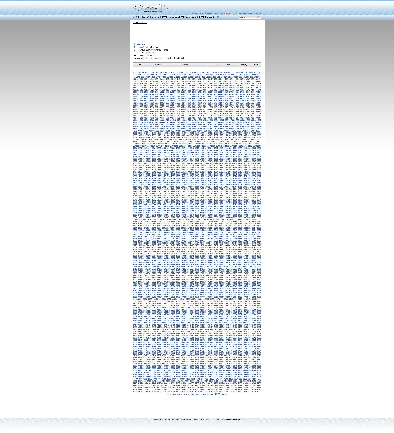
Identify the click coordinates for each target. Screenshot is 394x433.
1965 (178, 208)
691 (245, 111)
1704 (221, 187)
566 (171, 105)
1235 (173, 150)
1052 (216, 135)
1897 (240, 202)
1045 (183, 135)
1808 (202, 196)
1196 (245, 146)
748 (197, 116)
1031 (245, 133)
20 (176, 73)
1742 (144, 191)
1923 (235, 204)
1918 (211, 204)
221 (189, 83)
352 (156, 92)
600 (167, 107)
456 (152, 99)
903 (252, 124)
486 (134, 101)
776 (171, 118)
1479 (178, 170)
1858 (183, 200)
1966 (183, 208)
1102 (198, 139)
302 (230, 88)
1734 (235, 189)
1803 (178, 196)
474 (219, 99)
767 (138, 118)
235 (241, 83)
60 (153, 75)
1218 (221, 148)
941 (134, 129)
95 (245, 75)
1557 (163, 176)
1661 (144, 185)
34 (213, 73)
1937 (173, 206)
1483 (197, 170)
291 (189, 88)
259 (200, 86)
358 (178, 92)
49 (252, 73)
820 (204, 120)
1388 (259, 161)
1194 (236, 146)
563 (160, 105)
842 (156, 122)
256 (189, 86)
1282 (140, 155)
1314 (163, 157)
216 (171, 83)
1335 (135, 159)
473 (215, 99)
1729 (211, 189)
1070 (173, 137)
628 (141, 109)
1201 (140, 148)
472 (211, 99)
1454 (187, 168)
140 (149, 79)
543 (215, 103)
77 (198, 75)
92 (237, 75)
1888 (197, 202)
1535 (187, 174)
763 (252, 116)
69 (177, 75)
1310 (145, 157)
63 (161, 75)
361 (189, 92)
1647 (206, 183)
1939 (183, 206)
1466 (245, 168)
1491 (235, 170)
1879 (154, 202)
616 (226, 107)
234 (237, 83)
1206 (164, 148)
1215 (206, 148)
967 (230, 129)
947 (156, 129)
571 (189, 105)
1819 (254, 196)
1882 (168, 202)
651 (226, 109)
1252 (254, 150)
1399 (183, 163)
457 (156, 99)
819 (200, 120)
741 (171, 116)
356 (171, 92)
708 (178, 114)
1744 (154, 191)
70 (179, 75)
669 (163, 111)
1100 (189, 139)
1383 (235, 161)
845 (167, 122)
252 (175, 86)
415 (259, 94)
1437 (235, 165)
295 (204, 88)
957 (193, 129)
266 (226, 86)
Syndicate (140, 44)
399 (200, 94)
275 (259, 86)
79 (203, 75)
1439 (245, 165)
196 (226, 81)
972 (248, 129)
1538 (202, 174)
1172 (135, 146)
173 (141, 81)
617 (230, 107)
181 (171, 81)
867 (248, 122)
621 (245, 107)
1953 (249, 206)
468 (197, 99)
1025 (216, 133)
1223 (245, 148)
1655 (245, 183)
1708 (240, 187)
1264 (183, 152)
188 (197, 81)
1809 (207, 196)
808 (160, 120)
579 (219, 105)
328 (197, 90)
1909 (168, 204)
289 (182, 88)
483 (252, 99)
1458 (206, 168)
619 (237, 107)
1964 (173, 208)
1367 (159, 161)
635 (167, 109)
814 (182, 120)
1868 (230, 200)
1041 (163, 135)
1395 (164, 163)
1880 (159, 202)
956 (189, 129)
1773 (163, 193)
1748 (173, 191)
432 (193, 96)
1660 (140, 185)
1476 (163, 170)
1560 (178, 176)
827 (230, 120)
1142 (254, 142)
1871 (245, 200)
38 (224, 73)
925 (204, 127)
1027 (225, 133)
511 (226, 101)
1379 (216, 161)
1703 (216, 187)
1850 (144, 200)
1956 (135, 208)
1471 (140, 170)
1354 (225, 159)
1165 (232, 144)
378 (252, 92)
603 (178, 107)
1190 (218, 146)
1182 (181, 146)
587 (248, 105)
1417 (140, 165)
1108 (226, 139)
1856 (173, 200)
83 (213, 75)
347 (138, 92)
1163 (222, 144)
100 (258, 75)
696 (134, 114)
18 (171, 73)
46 (244, 73)
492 (156, 101)
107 (157, 77)
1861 (197, 200)
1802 (173, 196)
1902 (135, 204)
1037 (144, 135)
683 (215, 111)
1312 (154, 157)
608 (197, 107)
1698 (192, 187)
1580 (144, 178)
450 (259, 96)
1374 (192, 161)
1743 (149, 191)
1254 (135, 152)
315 (149, 90)
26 (192, 73)
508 (215, 101)
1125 (176, 142)
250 (167, 86)
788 (215, 118)
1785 (221, 193)
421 (152, 96)
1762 (240, 191)
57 (145, 75)
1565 (202, 176)
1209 (178, 148)
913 (160, 127)
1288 (168, 155)
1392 (149, 163)
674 (182, 111)
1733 (230, 189)
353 (160, 92)
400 (204, 94)
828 (233, 120)
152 (193, 79)
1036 (140, 135)
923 (197, 127)
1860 (192, 200)
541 (208, 103)
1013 (159, 133)
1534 (183, 174)
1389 (135, 163)
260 (204, 86)
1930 (140, 206)
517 (248, 101)
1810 (211, 196)
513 (233, 101)
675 (186, 111)
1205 (159, 148)
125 (222, 77)
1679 (230, 185)
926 (208, 127)
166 (245, 79)
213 (160, 83)
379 (256, 92)
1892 (216, 202)
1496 (259, 170)
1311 (149, 157)
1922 (230, 204)
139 (145, 79)
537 (193, 103)
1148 (153, 144)
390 (167, 94)
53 (135, 75)
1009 (140, 133)
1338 (149, 159)
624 (256, 107)
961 (208, 129)
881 (171, 124)
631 (152, 109)
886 (189, 124)
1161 (213, 144)
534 (182, 103)
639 (182, 109)
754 (219, 116)
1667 (173, 185)
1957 (140, 208)
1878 (149, 202)
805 (149, 120)
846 (171, 122)
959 (200, 129)
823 (215, 120)
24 (187, 73)
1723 (183, 189)
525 (149, 103)
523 (141, 103)
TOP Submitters (171, 17)
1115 (257, 139)
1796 (145, 196)
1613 (173, 180)
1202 (145, 148)
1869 (235, 200)
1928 (259, 204)
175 (149, 81)
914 (163, 127)
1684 (254, 185)
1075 (197, 137)
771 (152, 118)
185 (186, 81)
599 (163, 107)
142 (156, 79)
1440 (249, 165)
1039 (154, 135)
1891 (211, 202)
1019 (187, 133)
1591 (197, 178)
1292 (187, 155)
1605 (135, 180)
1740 (135, 191)
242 (138, 86)
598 (160, 107)
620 (241, 107)
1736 (245, 189)
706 (171, 114)
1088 (259, 137)
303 (234, 88)
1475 (159, 170)
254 (182, 86)
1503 (164, 172)
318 (160, 90)
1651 (225, 183)
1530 (163, 174)
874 (145, 124)
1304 (245, 155)
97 (250, 75)
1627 (240, 180)
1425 (178, 165)
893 (215, 124)
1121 (157, 142)
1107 (221, 139)
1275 (235, 152)
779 (182, 118)
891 (208, 124)
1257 (149, 152)
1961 (159, 208)
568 (178, 105)
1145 (139, 144)
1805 (187, 196)
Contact (257, 14)
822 (211, 120)
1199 (259, 146)
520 (259, 101)
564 (163, 105)
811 (171, 120)
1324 (211, 157)
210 (149, 83)
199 (237, 81)
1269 (206, 152)
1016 (173, 133)
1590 (192, 178)
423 (160, 96)
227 (211, 83)
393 (178, 94)
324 (182, 90)
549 (237, 103)
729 (256, 114)
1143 (259, 142)
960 (204, 129)
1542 (221, 174)
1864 (211, 200)
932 (230, 127)
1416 (135, 165)
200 (241, 81)
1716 (149, 189)
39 (226, 73)
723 (233, 114)
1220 (230, 148)
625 (259, 107)
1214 (202, 148)
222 (193, 83)
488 (141, 101)
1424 (173, 165)
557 (138, 105)
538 (197, 103)
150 (186, 79)
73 (187, 75)
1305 (249, 155)
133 (251, 77)
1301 (230, 155)
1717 (154, 189)
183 (178, 81)
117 (192, 77)
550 (241, 103)
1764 (249, 191)
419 (145, 96)
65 (166, 75)
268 (234, 86)
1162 (218, 144)
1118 (144, 142)
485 (259, 99)
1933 (154, 206)
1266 (192, 152)
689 (237, 111)
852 (193, 122)
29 (200, 73)
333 (215, 90)
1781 (202, 193)
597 (156, 107)
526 (152, 103)
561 (152, 105)
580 (223, 105)
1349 (202, 159)
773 (160, 118)
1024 (211, 133)
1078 (211, 137)
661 (134, 111)
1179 (167, 146)
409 (237, 94)
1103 (203, 139)
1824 (149, 198)
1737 (249, 189)
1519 (240, 172)
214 (163, 83)
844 (163, 122)
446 (245, 96)
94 (242, 75)
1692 (164, 187)
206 (134, 83)
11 (153, 73)
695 (259, 111)
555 (259, 103)
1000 (225, 131)
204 (256, 81)
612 (211, 107)
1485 (206, 170)
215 (167, 83)
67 (172, 75)
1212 (192, 148)
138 (141, 79)
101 (135, 77)
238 (252, 83)
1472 (144, 170)
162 (230, 79)
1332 (249, 157)
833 (252, 120)
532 (175, 103)
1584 (163, 178)
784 (200, 118)
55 (140, 75)
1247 (230, 150)
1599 (235, 178)
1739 (259, 189)
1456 (197, 168)
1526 (144, 174)
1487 (216, 170)
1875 (135, 202)
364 (200, 92)
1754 (202, 191)
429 (182, 96)
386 (152, 94)
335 (222, 90)
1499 (145, 172)
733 (141, 116)
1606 (140, 180)
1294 (197, 155)
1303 (240, 155)
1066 (154, 137)
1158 (199, 144)
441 (226, 96)
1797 (149, 196)
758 (234, 116)
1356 (235, 159)
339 (237, 90)
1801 (168, 196)
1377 (206, 161)
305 (241, 88)
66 (169, 75)
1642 (183, 183)
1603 (254, 178)
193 (215, 81)
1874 (259, 200)
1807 (197, 196)
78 (200, 75)
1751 (187, 191)
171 (134, 81)
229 (219, 83)
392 (175, 94)
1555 (154, 176)
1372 (183, 161)
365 (204, 92)
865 (241, 122)
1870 (240, 200)
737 (156, 116)
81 (208, 75)
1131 (204, 142)
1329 (235, 157)
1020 (192, 133)
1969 (197, 208)
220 (185, 83)
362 (193, 92)
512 (230, 101)
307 (248, 88)
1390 (140, 163)
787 (211, 118)
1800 (164, 196)
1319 (187, 157)
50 (255, 73)
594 (145, 107)
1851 (149, 200)
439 (219, 96)
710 (186, 114)
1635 (149, 183)
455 (149, 99)
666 (152, 111)
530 (167, 103)
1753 (197, 191)
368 (215, 92)
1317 (178, 157)
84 (216, 75)
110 (168, 77)
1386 (249, 161)
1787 (230, 193)
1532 (173, 174)
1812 (221, 196)
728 (252, 114)
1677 (221, 185)
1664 (159, 185)
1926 (249, 204)
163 (234, 79)
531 (171, 103)
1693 (168, 187)
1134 (217, 142)
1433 (216, 165)
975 (259, 129)
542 (211, 103)
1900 (254, 202)
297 (211, 88)
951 (171, 129)
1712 (259, 187)
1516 (225, 172)
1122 (162, 142)
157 (211, 79)
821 (208, 120)
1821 (135, 198)
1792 (254, 193)
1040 (159, 135)
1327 (225, 157)
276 (134, 88)
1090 (141, 139)
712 (193, 114)
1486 (211, 170)
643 (197, 109)
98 (253, 75)
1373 (187, 161)
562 (156, 105)
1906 (154, 204)
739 (163, 116)
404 (219, 94)
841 (152, 122)
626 (134, 109)
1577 (259, 176)
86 (221, 75)
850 (186, 122)
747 (193, 116)
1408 (226, 163)
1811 (216, 196)
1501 (154, 172)
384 (145, 94)
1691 (159, 187)
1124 (171, 142)
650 (223, 109)
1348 (197, 159)
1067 (159, 137)
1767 (135, 193)
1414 (254, 163)
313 (141, 90)
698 (141, 114)
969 (237, 129)
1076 (202, 137)
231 (226, 83)
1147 (149, 144)
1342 (168, 159)
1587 (178, 178)
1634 (144, 183)
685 (223, 111)
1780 (197, 193)
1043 (173, 135)
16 (166, 73)
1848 (135, 200)
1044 (178, 135)
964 (219, 129)
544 (219, 103)
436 (208, 96)
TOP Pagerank (207, 17)
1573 (240, 176)
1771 (154, 193)
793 (234, 118)
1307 (259, 155)
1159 (204, 144)
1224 (249, 148)
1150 (162, 144)
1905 (149, 204)
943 (141, 129)
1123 (167, 142)
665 (149, 111)
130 (240, 77)
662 (138, 111)
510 (223, 101)
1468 (254, 168)
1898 (245, 202)
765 (259, 116)
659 (256, 109)
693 (252, 111)
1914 (192, 204)
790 (223, 118)
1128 (190, 142)
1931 (144, 206)
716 (208, 114)
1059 (249, 135)
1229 (144, 150)
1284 (149, 155)
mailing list (159, 58)
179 (163, 81)
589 (256, 105)
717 (211, 114)
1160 (209, 144)
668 (160, 111)
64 (164, 75)
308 (252, 88)
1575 (249, 176)
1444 (140, 168)
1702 (211, 187)
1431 (206, 165)
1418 (144, 165)
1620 (206, 180)
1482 (192, 170)
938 (252, 127)
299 (219, 88)
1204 (154, 148)
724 (237, 114)
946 (152, 129)
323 (178, 90)
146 (171, 79)
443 (234, 96)
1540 (211, 174)
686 (226, 111)
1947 (221, 206)
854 (200, 122)
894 (219, 124)
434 (200, 96)
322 (174, 90)
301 (226, 88)
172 (138, 81)
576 (208, 105)
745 (186, 116)
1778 (187, 193)
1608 (149, 180)
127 (229, 77)
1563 (192, 176)
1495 (254, 170)
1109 (231, 139)
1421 (159, 165)
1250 (245, 150)
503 (197, 101)
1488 (221, 170)
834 (256, 120)
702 (156, 114)
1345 (183, 159)
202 (248, 81)
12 (156, 73)
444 (237, 96)
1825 (154, 198)
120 (203, 77)
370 (223, 92)
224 (200, 83)
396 (189, 94)
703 (160, 114)
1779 (192, 193)
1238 (187, 150)
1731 (221, 189)
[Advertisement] (197, 32)
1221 (235, 148)
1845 (249, 198)
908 (141, 127)
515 (241, 101)
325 (185, 90)
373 (234, 92)
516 (245, 101)
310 (259, 88)
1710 (249, 187)
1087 (254, 137)
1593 (206, 178)
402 (211, 94)
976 (135, 131)
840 (149, 122)
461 (171, 99)
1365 (149, 161)
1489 (225, 170)
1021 (197, 133)
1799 (159, 196)
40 (229, 73)
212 (156, 83)
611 (208, 107)
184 (182, 81)
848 (178, 122)
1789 (240, 193)
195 (223, 81)
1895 (230, 202)
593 (141, 107)
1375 (197, 161)
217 (174, 83)
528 (160, 103)
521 (134, 103)
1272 (221, 152)
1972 (211, 208)
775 (167, 118)
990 (187, 131)
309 (256, 88)
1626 (235, 180)
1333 (254, 157)
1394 (159, 163)
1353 (221, 159)
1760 (230, 191)
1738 (254, 189)
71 (182, 75)
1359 (249, 159)
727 (248, 114)
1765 (254, 191)
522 (138, 103)
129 (236, 77)
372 (230, 92)
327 (193, 90)
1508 (187, 172)
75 (192, 75)
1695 (178, 187)
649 (219, 109)
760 (241, 116)
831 (245, 120)
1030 (240, 133)
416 (134, 96)
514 (237, 101)
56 (143, 75)
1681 (240, 185)
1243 (211, 150)
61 (156, 75)
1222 (240, 148)
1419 (149, 165)
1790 (245, 193)
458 (160, 99)
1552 (140, 176)
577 (211, 105)
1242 (206, 150)
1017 (178, 133)
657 (248, 109)
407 (230, 94)
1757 (216, 191)
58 (148, 75)
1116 (135, 142)
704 (163, 114)
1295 (202, 155)
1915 (197, 204)
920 (185, 127)
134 (255, 77)
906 (134, 127)
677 (193, 111)
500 (186, 101)
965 (223, 129)
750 (204, 116)
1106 (217, 139)
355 (167, 92)
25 (190, 73)
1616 (187, 180)
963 (215, 129)
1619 (202, 180)
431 (189, 96)
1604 (259, 178)
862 (230, 122)
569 (182, 105)
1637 (159, 183)
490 (149, 101)
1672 (197, 185)
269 (237, 86)
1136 (227, 142)
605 (186, 107)
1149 (158, 144)
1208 (173, 148)
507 (211, 101)
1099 (184, 139)
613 (215, 107)
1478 (173, 170)
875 (149, 124)
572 (193, 105)
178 (160, 81)
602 (175, 107)
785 (204, 118)
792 (230, 118)
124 (218, 77)
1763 (245, 191)
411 (245, 94)
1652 (230, 183)
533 (178, 103)
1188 (209, 146)
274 (256, 86)
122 (211, 77)
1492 (240, 170)
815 (185, 120)
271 (245, 86)
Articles (208, 14)
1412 (245, 163)
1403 (202, 163)
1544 (230, 174)
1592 (202, 178)
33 (210, 73)
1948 (225, 206)
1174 (144, 146)
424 (163, 96)
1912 (183, 204)
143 (160, 79)
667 (156, 111)
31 (205, 73)
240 (259, 83)
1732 (225, 189)
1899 (249, 202)
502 (193, 101)
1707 (235, 187)
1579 (140, 178)
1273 (225, 152)
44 (239, 73)
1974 (221, 208)
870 (259, 122)
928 (215, 127)
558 (141, 105)
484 (256, 99)
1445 (144, 168)
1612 (168, 180)
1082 (230, 137)
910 (149, 127)
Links (235, 14)
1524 (135, 174)
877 (156, 124)
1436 (230, 165)
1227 (135, 150)
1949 (230, 206)
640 (186, 109)
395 (186, 94)
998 (216, 131)
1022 (202, 133)
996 (209, 131)
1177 (158, 146)
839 (145, 122)
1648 (211, 183)
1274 (230, 152)
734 (145, 116)
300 (223, 88)
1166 (236, 144)
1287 (163, 155)
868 (252, 122)
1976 (230, 208)
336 (226, 90)
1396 (168, 163)
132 (247, 77)
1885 (183, 202)
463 (178, 99)
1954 (254, 206)
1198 (255, 146)
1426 (183, 165)
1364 (144, 161)
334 (219, 90)
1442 (259, 165)
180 (167, 81)
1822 (140, 198)
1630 (254, 180)
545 (223, 103)
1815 (235, 196)
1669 (183, 185)
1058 (245, 135)
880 (167, 124)
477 (230, 99)
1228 (140, 150)
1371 (178, 161)
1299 (221, 155)
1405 (211, 163)
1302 (235, 155)
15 (163, 73)
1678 (225, 185)
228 (215, 83)
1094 (161, 139)
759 (237, 116)
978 (143, 131)
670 (167, 111)
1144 (135, 144)
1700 (202, 187)
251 (171, 86)
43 (237, 73)
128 (233, 77)
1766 (259, 191)
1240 (197, 150)
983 (161, 131)
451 (134, 99)
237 (248, 83)
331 (208, 90)
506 (208, 101)
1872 (249, 200)
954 (182, 129)
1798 (154, 196)
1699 (197, 187)
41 (231, 73)
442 (230, 96)
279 (145, 88)
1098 (180, 139)
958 (197, 129)
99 (255, 75)
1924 (240, 204)
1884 (178, 202)
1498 (140, 172)
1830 (178, 198)
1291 (183, 155)
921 (189, 127)
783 (197, 118)
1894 (225, 202)
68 (174, 75)
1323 (206, 157)
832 (248, 120)
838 (141, 122)
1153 (176, 144)
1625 (230, 180)
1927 (254, 204)
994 (202, 131)
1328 (230, 157)
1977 (235, 208)
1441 (254, 165)
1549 (254, 174)
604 (182, 107)
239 (256, 83)
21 (179, 73)
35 (216, 73)
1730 (216, 189)
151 (189, 79)
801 (134, 120)
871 (134, 124)
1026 (221, 133)
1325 (216, 157)
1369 (168, 161)
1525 (140, 174)
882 (175, 124)
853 (197, 122)
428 (178, 96)
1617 (192, 180)
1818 (249, 196)
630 (149, 109)
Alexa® (152, 55)
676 (189, 111)
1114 (253, 139)
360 (186, 92)
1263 (178, 152)
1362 (135, 161)
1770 (149, 193)
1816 (240, 196)
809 (163, 120)
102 (138, 77)
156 (208, 79)
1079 (216, 137)
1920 (221, 204)
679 (200, 111)
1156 (190, 144)
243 (141, 86)
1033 (254, 133)
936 (245, 127)
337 (230, 90)
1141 (250, 142)
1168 (245, 144)
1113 (249, 139)
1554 (149, 176)
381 (134, 94)
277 (138, 88)
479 (237, 99)
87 (224, 75)
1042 (168, 135)
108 (161, 77)
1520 (245, 172)
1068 (163, 137)
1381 (225, 161)
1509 (192, 172)
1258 (154, 152)
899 (237, 124)
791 (226, 118)
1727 (202, 189)
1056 (235, 135)
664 (145, 111)
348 (141, 92)
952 (175, 129)
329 (200, 90)
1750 (183, 191)
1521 (249, 172)
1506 (178, 172)
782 (193, 118)
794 (237, 118)
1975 (225, 208)
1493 (245, 170)
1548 (249, 174)
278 (141, 88)
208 (141, 83)
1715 (144, 189)
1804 (183, 196)
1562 (187, 176)
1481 (187, 170)
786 (208, 118)
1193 (232, 146)
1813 (225, 196)
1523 (259, 172)
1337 (144, 159)
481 (245, 99)
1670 (187, 185)
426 (171, 96)
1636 (154, 183)
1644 (192, 183)
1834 (197, 198)
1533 (178, 174)
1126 (181, 142)
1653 (235, 183)
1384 (240, 161)
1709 (245, 187)
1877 (144, 202)
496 (171, 101)
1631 (259, 180)
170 (259, 79)
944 (145, 129)
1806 (192, 196)
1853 (159, 200)
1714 (140, 189)
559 (145, 105)
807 (156, 120)
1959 (149, 208)
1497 (135, 172)
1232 (159, 150)
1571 (230, 176)
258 (197, 86)
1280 (259, 152)
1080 (221, 137)
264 (219, 86)
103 (142, 77)
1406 (216, 163)
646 (208, 109)
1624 (225, 180)
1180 (172, 146)
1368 (163, 161)
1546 (240, 174)
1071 (178, 137)
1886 (187, 202)
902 (248, 124)
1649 (216, 183)
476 (226, 99)
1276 (240, 152)
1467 (249, 168)
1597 (225, 178)
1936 (168, 206)
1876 (140, 202)
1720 (168, 189)
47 (247, 73)
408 (234, 94)
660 (259, 109)
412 (248, 94)
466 (189, 99)
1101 (194, 139)
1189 (213, 146)
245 (149, 86)
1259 (159, 152)
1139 (241, 142)
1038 (149, 135)
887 (193, 124)
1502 (159, 172)
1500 (149, 172)
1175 (149, 146)
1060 (254, 135)
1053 (221, 135)
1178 (162, 146)
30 (203, 73)
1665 (163, 185)
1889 (202, 202)
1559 (173, 176)
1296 (206, 155)
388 (160, 94)
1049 (202, 135)
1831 (183, 198)
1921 (225, 204)
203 (252, 81)
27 (195, 73)
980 (150, 131)
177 (156, 81)
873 (141, 124)
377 (248, 92)
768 (141, 118)
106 (153, 77)
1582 (154, 178)
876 (152, 124)
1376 (202, 161)
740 (167, 116)
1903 (140, 204)
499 (182, 101)
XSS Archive (139, 17)
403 (215, 94)
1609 (154, 180)
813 (178, 120)
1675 (211, 185)
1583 (159, 178)
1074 (192, 137)
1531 (168, 174)
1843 (240, 198)
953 (178, 129)
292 (193, 88)
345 (259, 90)
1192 (227, 146)
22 (182, 73)
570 (186, 105)
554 (256, 103)
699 (145, 114)
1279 (254, 152)
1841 (230, 198)
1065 (149, 137)
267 (230, 86)
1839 (221, 198)
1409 (230, 163)
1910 (173, 204)
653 (234, 109)
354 (163, 92)
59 (151, 75)
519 (256, 101)
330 (204, 90)
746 (189, 116)
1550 (259, 174)
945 (149, 129)
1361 (259, 159)
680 (204, 111)
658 (252, 109)
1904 (145, 204)
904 (256, 124)
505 (204, 101)
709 (182, 114)
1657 (254, 183)
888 (197, 124)
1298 (216, 155)
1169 (250, 144)
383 (141, 94)
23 (184, 73)
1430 (202, 165)
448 (252, 96)
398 (197, 94)
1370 (173, 161)
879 (163, 124)
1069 (168, 137)
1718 (159, 189)
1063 (140, 137)
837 (138, 122)
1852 (154, 200)
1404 (207, 163)
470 (204, 99)
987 (176, 131)
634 (163, 109)
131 (244, 77)
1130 (199, 142)
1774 (168, 193)
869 (256, 122)
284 (163, 88)
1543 (225, 174)
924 (200, 127)
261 (208, 86)
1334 (259, 157)
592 (138, 107)
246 (152, 86)
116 (189, 77)
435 (204, 96)
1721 (173, 189)
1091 (146, 139)
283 (160, 88)
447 (248, 96)
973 (252, 129)
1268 (202, 152)
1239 (192, 150)
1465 (240, 168)
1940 (187, 206)
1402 (197, 163)
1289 (173, 155)
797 (248, 118)
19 (174, 73)
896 (226, 124)
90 (232, 75)
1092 (151, 139)
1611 (164, 180)
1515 (221, 172)
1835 (202, 198)
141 (152, 79)
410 (241, 94)
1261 (168, 152)
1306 (254, 155)
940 (259, 127)
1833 (192, 198)
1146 (144, 144)
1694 (173, 187)
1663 (154, 185)
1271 (216, 152)
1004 (244, 131)
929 (219, 127)
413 (252, 94)
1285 (154, 155)
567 (175, 105)
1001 (229, 131)
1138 (236, 142)
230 (222, 83)
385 (149, 94)
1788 (235, 193)
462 (175, 99)
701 (152, 114)
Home (194, 14)
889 (200, 124)
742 (175, 116)
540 (204, 103)
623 (252, 107)
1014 (163, 133)
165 (241, 79)
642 (193, 109)
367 (211, 92)
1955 (259, 206)
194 (219, 81)
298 (215, 88)
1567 (211, 176)
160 (223, 79)
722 (230, 114)
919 (182, 127)
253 (178, 86)
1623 (221, 180)
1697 (187, 187)
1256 (144, 152)
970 (241, 129)
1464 (235, 168)
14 (161, 73)
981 (154, 131)
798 (252, 118)
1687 (140, 187)
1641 (178, 183)
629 (145, 109)
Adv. (215, 14)
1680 (235, 185)
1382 (230, 161)
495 (167, 101)
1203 (149, 148)
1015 (168, 133)
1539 (206, 174)
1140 (245, 142)
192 (211, 81)
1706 (230, 187)
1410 (235, 163)
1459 (211, 168)
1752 (192, 191)
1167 (241, 144)
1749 (178, 191)
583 (234, 105)
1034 (259, 133)
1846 (254, 198)
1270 (211, 152)
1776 (178, 193)
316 (152, 90)
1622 (216, 180)
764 (256, 116)
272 (248, 86)
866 (245, 122)
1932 (149, 206)
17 (169, 73)
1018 (183, 133)
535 (186, 103)
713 (197, 114)
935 (241, 127)
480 (241, 99)
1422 (163, 165)
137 (138, 79)
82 (211, 75)
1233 (163, 150)
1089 (137, 139)
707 (175, 114)
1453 (183, 168)
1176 (153, 146)
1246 (225, 150)
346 (134, 92)
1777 (183, 193)
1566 (206, 176)
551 (245, 103)
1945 (211, 206)
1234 (168, 150)
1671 (192, 185)
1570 (225, 176)
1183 (185, 146)
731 (134, 116)
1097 (175, 139)
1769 (144, 193)
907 (138, 127)
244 (145, 86)
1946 (216, 206)
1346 (187, 159)
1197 (250, 146)
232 (230, 83)
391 (171, 94)
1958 (144, 208)
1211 (187, 148)
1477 (168, 170)
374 (237, 92)
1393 (154, 163)
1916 (202, 204)
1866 (221, 200)
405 (223, 94)
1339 (154, 159)
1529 (159, 174)
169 (256, 79)
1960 (154, 208)
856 (208, 122)
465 (186, 99)
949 (163, 129)
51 (258, 73)
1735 (240, 189)
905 (259, 124)
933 (233, 127)
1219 (225, 148)
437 (211, 96)
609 (200, 107)
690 (241, 111)
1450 (168, 168)
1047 (192, 135)
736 (152, 116)
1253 (259, 150)
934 (237, 127)
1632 (135, 183)
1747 (168, 191)
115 (185, 77)
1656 (249, 183)
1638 (163, 183)
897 (230, 124)
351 (152, 92)
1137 (231, 142)
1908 (164, 204)
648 (215, 109)
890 (204, 124)
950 (167, 129)
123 (214, 77)
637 (175, 109)
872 (138, 124)
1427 (187, 165)
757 (230, 116)
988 (179, 131)
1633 (140, 183)
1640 (173, 183)
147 (175, 79)
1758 (221, 191)
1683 (249, 185)
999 (220, 131)
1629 (249, 180)
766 (134, 118)
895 (223, 124)
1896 (235, 202)
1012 (154, 133)
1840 (225, 198)
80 (206, 75)
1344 (178, 159)
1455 (192, 168)
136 (134, 79)
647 (211, 109)
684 (219, 111)
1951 (240, 206)
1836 (206, 198)
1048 (197, 135)
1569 (221, 176)
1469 (259, 168)
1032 (249, 133)
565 (167, 105)
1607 (145, 180)
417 (138, 96)
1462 (225, 168)
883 (178, 124)
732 (138, 116)
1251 (249, 150)
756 (226, 116)
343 (252, 90)
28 (197, 73)
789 (219, 118)
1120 (153, 142)
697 (138, 114)
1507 (183, 172)
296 (208, 88)
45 (242, 73)
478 (234, 99)
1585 (168, 178)
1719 (163, 189)
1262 (173, 152)
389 (163, 94)
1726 (197, 189)
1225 (254, 148)
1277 (245, 152)
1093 (156, 139)
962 (211, 129)
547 (230, 103)
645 (204, 109)
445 (241, 96)
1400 (187, 163)
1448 (159, 168)
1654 (240, 183)
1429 (197, 165)
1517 (230, 172)
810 (167, 120)
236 (245, 83)
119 (199, 77)
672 (175, 111)
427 (175, 96)
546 (226, 103)
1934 (159, 206)
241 (134, 86)
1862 (202, 200)
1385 (245, 161)
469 (200, 99)
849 (182, 122)
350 (149, 92)
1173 (139, 146)
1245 (221, 150)
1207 (168, 148)
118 (196, 77)
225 (204, 83)
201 (245, 81)
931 (226, 127)
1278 (249, 152)
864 (237, 122)
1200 (135, 148)
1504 (168, 172)
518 (252, 101)
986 (172, 131)
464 (182, 99)
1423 (168, 165)
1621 (211, 180)
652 (230, 109)
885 (186, 124)
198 (234, 81)
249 (163, 86)
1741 (140, 191)
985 (168, 131)
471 (208, 99)
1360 (254, 159)
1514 (216, 172)
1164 (227, 144)
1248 (235, 150)
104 (146, 77)
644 (200, 109)
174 (145, 81)
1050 (206, 135)
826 (226, 120)
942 (138, 129)
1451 (173, 168)
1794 (135, 196)
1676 (216, 185)
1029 (235, 133)
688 (234, 111)
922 (193, 127)
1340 (159, 159)
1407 (221, 163)
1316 (173, 157)
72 (185, 75)
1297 (211, 155)
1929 (135, 206)
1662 (149, 185)
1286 (159, 155)
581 (226, 105)
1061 (259, 135)
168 (252, 79)
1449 (163, 168)
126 (225, 77)
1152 (172, 144)
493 (160, 101)
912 (156, 127)
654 (237, 109)
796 (245, 118)
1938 (178, 206)
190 (204, 81)
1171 (259, 144)
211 (152, 83)
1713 (135, 189)
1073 (187, 137)
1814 (230, 196)
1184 (190, 146)
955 (186, 129)
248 (160, 86)
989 (183, 131)
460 (167, 99)
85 (219, 75)
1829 (173, 198)
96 (247, 75)
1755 (206, 191)
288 (178, 88)
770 (149, 118)
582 (230, 105)
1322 (202, 157)
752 (211, 116)
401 (208, 94)
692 (248, 111)
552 (248, 103)
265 (223, 86)
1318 (183, 157)
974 (256, 129)
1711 (254, 187)
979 (146, 131)
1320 (192, 157)
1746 (163, 191)
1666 (168, 185)
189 (200, 81)
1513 (211, 172)
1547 (245, 174)
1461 (221, 168)
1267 (197, 152)
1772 (159, 193)
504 (200, 101)
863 (234, 122)
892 (211, 124)
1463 (230, 168)
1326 (221, 157)
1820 (259, 196)
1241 (202, 150)
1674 (206, 185)
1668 (178, 185)
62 (158, 75)
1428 (192, 165)
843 (160, 122)
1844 (245, 198)
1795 (140, 196)
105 (149, 77)
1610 (159, 180)
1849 (140, 200)
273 (252, 86)
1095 (165, 139)
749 (200, 116)
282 (156, 88)
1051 (211, 135)
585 (241, 105)
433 (197, 96)
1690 (154, 187)
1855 (168, 200)
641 (189, 109)
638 (178, 109)
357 (175, 92)
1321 (197, 157)
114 (182, 77)
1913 (187, 204)
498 (178, 101)
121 (207, 77)
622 (248, 107)
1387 (254, 161)
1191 (222, 146)
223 (197, 83)
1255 (140, 152)
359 (182, 92)
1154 (181, 144)
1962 (163, 208)
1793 (259, 193)
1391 (145, 163)
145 (167, 79)
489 (145, 101)
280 (149, 88)
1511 (202, 172)
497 (175, 101)
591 (134, 107)
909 (145, 127)
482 (248, 99)
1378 (211, 161)
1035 (135, 135)
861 (226, 122)
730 (259, 114)
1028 (230, 133)
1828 (168, 198)
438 (215, 96)
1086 (249, 137)
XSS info (242, 14)
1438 (240, 165)
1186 (199, 146)
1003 (239, 131)
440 (223, 96)
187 (193, 81)
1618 (197, 180)
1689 (149, 187)
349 (145, 92)
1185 (195, 146)
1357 (240, 159)
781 (189, 118)
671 (171, 111)
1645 (197, 183)
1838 (216, 198)
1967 (187, 208)
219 (182, 83)
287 (175, 88)
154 (200, 79)
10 (150, 73)
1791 (249, 193)
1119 (148, 142)
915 (167, 127)
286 (171, 88)
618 (233, 107)
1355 (230, 159)
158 (215, 79)
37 (221, 73)
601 (171, 107)
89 (229, 75)
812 (174, 120)
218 (178, 83)
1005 (248, 131)
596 (152, 107)
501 (189, 101)
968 (234, 129)
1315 (168, 157)
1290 (178, 155)
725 (241, 114)
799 (256, 118)
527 (156, 103)
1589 (187, 178)
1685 (259, 185)
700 (149, 114)
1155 (185, 144)
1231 (154, 150)
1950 (235, 206)
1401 (192, 163)
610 (204, 107)
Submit (222, 14)
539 (200, 103)
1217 (216, 148)
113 (178, 77)
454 (145, 99)
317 (156, 90)
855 (204, 122)
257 (193, 86)
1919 (216, 204)
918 (178, 127)
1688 (145, 187)
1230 (149, 150)
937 (248, 127)
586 (245, 105)
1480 (183, 170)
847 (175, 122)
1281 (135, 155)
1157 (195, 144)
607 (193, 107)
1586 (173, 178)
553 (252, 103)
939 (256, 127)
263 (215, 86)
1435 (225, 165)
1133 (213, 142)
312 (137, 90)
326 (189, 90)
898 (234, 124)
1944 (206, 206)
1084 (240, 137)
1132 (208, 142)
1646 (202, 183)
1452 (178, 168)
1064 (144, 137)
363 (197, 92)
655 (241, 109)
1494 (249, 170)
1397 (173, 163)
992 (194, 131)
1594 (211, 178)
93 (240, 75)
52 (260, 73)
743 (178, 116)
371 (226, 92)
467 (193, 99)
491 (152, 101)
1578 (135, 178)
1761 (235, 191)
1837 (211, 198)
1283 (144, 155)
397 (193, 94)
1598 (230, 178)
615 (222, 107)
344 (256, 90)
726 (245, 114)
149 (182, 79)
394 (182, 94)
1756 (211, 191)
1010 (145, 133)
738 (160, 116)
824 (219, 120)
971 (245, 129)
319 (163, 90)
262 (211, 86)
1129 (194, 142)
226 (208, 83)
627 (138, 109)
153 (197, 79)
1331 (245, 157)
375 (241, 92)
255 (186, 86)
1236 (178, 150)
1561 (183, 176)
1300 (225, 155)
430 (186, 96)
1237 (183, 150)
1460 (216, 168)
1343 (173, 159)
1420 (154, 165)
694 (256, 111)
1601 (245, 178)
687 (230, 111)
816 (189, 120)
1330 (240, 157)
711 (189, 114)
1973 (216, 208)
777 (175, 118)
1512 (206, 172)
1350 (206, 159)
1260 (163, 152)
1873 (254, 200)
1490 (230, 170)
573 (197, 105)
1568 (216, 176)
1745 (159, 191)
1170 (255, 144)
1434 (221, 165)
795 (241, 118)
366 (208, 92)
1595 (216, 178)
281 (152, 88)
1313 (159, 157)
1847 (259, 198)
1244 (216, 150)
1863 (206, 200)
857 (211, 122)
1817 (245, 196)
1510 (197, 172)
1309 (140, 157)
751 (208, 116)
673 (178, 111)
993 (198, 131)
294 (200, 88)
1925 (245, 204)
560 (149, 105)
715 (204, 114)
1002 (234, 131)
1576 (254, 176)
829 (237, 120)
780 (186, 118)
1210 (183, 148)
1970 (202, 208)
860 (223, 122)
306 (245, 88)
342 (248, 90)
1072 (183, 137)
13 (158, 73)
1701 (207, 187)
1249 (240, 150)
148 (178, 79)
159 (219, 79)
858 (215, 122)
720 (222, 114)
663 (141, 111)
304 (237, 88)
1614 (178, 180)
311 (134, 90)
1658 (259, 183)
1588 (183, 178)
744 (182, 116)
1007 (258, 131)
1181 (176, 146)
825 (222, 120)
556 (134, 105)
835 (259, 120)
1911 (178, 204)
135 (259, 77)
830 (241, 120)
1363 (140, 161)
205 (259, 81)
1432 (211, 165)
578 (215, 105)
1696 (183, 187)
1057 (240, 135)
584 (237, 105)
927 (211, 127)
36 (218, 73)
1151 (167, 144)
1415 (259, 163)
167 (248, 79)
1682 (245, 185)
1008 (135, 133)
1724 (187, 189)
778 (178, 118)
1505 (173, 172)
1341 (163, 159)
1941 (192, 206)
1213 (197, 148)
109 (164, 77)
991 (191, 131)
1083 (235, 137)
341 (245, 90)
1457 (202, 168)
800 (259, 118)
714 (200, 114)
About (250, 14)
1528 (154, 174)
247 (156, 86)
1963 (168, 208)
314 (145, 90)
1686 (135, 187)
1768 (140, 193)
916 (171, 127)
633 (160, 109)
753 (215, 116)
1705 (226, 187)
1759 (225, 191)
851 (189, 122)
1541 (216, 174)
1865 (216, 200)
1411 (240, 163)
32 (208, 73)
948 (160, 129)
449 (256, 96)
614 (219, 107)
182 (175, 81)
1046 (187, 135)
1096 (170, 139)
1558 (168, 176)
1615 (183, 180)
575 (204, 105)
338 (233, 90)
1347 (192, 159)
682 (211, 111)
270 (241, 86)
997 (213, 131)
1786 (225, 193)
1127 (185, 142)
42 (234, 73)
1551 (135, 176)
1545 (235, 174)
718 (215, 114)
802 (138, 120)
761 (245, 116)
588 (252, 105)
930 (222, 127)
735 (149, 116)
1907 (159, 204)
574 (200, 105)
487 (138, 101)
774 (163, 118)
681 (208, 111)
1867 (225, 200)
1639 (168, 183)
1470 (135, 170)
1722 (178, 189)
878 (160, 124)
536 (189, 103)
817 (193, 120)
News (201, 14)
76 (195, 75)
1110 (235, 139)
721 (226, 114)
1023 (206, 133)
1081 (225, 137)
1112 (244, 139)
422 (156, 96)
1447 (154, 168)
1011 (149, 133)
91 (234, 75)
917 (174, 127)
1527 (149, 174)
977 (139, 131)
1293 (192, 155)
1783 (211, 193)
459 (163, 99)
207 (138, 83)
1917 (206, 204)
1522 (254, 172)
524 (145, 103)
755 (223, 116)
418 (141, 96)
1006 (253, 131)
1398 (178, 163)
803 (141, 120)
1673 (202, 185)
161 (226, 79)
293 (197, 88)
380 (259, 92)
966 (226, 129)
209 (145, 83)
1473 (149, 170)
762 (248, 116)
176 (152, 81)
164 (237, 79)
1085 (245, 137)
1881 (163, 202)
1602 (249, 178)
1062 (135, 137)
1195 (241, 146)
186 (189, 81)
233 (233, 83)
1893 (221, 202)
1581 (149, 178)
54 (138, 75)
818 (197, 120)
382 (138, 94)
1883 (173, 202)
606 (189, 107)
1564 (197, 176)
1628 (245, 180)
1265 (187, 152)
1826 (159, 198)
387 (156, 94)
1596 (221, 178)
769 (145, 118)
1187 (204, 146)
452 (138, 99)
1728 (206, 189)
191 (208, 81)
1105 (212, 139)
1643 (187, 183)
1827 (163, 198)
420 (149, 96)
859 (219, 122)
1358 (245, 159)
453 (141, 99)
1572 (235, 176)
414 (256, 94)
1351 (211, 159)
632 (156, 109)
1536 (192, 174)
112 (175, 77)
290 (186, 88)
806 (152, 120)
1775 (173, 193)
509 (219, 101)
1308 (135, 157)
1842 (235, 198)
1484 (202, 170)
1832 (187, 198)
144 (163, 79)
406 (226, 94)
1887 (192, 202)
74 (190, 75)
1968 (192, 208)
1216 (211, 148)
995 (205, 131)
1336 (140, 159)
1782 (206, 193)
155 (204, 79)
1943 (202, 206)
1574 (245, 176)
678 (197, 111)
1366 (154, 161)
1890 (206, 202)
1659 (135, 185)
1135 (222, 142)
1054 (225, 135)
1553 (144, 176)
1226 (259, 148)
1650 (221, 183)
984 (165, 131)
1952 (245, 206)
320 (167, 90)
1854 (163, 200)
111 (171, 77)
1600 (240, 178)
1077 (206, 137)
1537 (197, 174)
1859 (187, 200)
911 (152, 127)
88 (226, 75)
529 (163, 103)
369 (219, 92)
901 (245, 124)
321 (171, 90)
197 (230, 81)
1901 (259, 202)
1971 (206, 208)
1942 (197, 206)
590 (259, 105)
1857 (178, 200)
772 (156, 118)
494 (163, 101)
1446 (149, 168)
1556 (159, 176)
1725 (192, 189)
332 (211, 90)
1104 (208, 139)
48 (250, 73)
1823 (144, 198)
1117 (139, 142)
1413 (249, 163)
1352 (216, 159)
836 (134, 122)
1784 (216, 193)
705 (167, 114)
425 (167, 96)
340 (241, 90)
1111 (240, 139)
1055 (230, 135)
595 (149, 107)
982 (157, 131)
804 (145, 120)
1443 (135, 168)
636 (171, 109)
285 (167, 88)
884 (182, 124)
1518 (235, 172)
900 (241, 124)
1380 (221, 161)
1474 (154, 170)
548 (234, 103)
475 (223, 99)
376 (245, 92)
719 (219, 114)
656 (245, 109)
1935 (163, 206)
